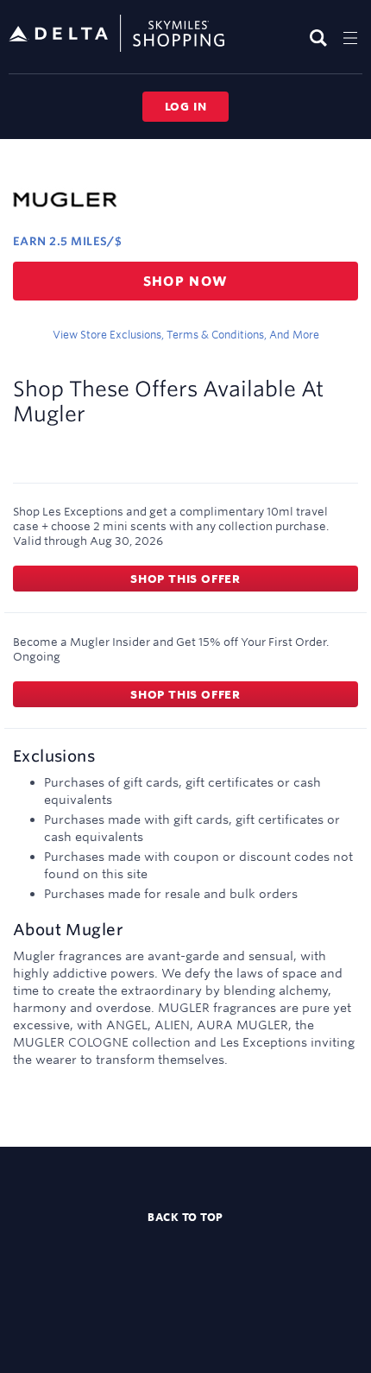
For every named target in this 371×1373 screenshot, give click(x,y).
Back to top (185, 1217)
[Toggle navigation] (350, 37)
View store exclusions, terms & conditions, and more (186, 334)
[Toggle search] (320, 37)
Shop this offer (185, 578)
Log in (186, 106)
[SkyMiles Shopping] (116, 34)
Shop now (186, 281)
